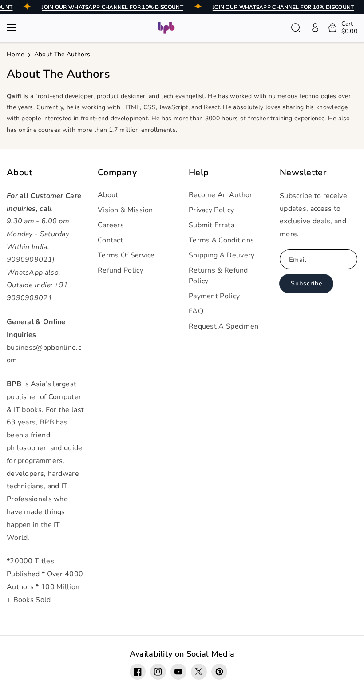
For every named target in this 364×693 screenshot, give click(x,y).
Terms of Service (126, 255)
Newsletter (303, 172)
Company (117, 172)
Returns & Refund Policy (218, 275)
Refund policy (120, 270)
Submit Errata (211, 225)
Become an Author (221, 195)
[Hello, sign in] (315, 27)
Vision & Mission (125, 210)
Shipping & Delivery (222, 255)
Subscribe (306, 283)
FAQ (196, 311)
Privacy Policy (211, 210)
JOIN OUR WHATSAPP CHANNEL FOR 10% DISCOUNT (112, 7)
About (19, 172)
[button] (14, 27)
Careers (111, 225)
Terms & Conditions (221, 240)
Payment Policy (214, 296)
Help (199, 172)
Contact (110, 240)
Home (15, 54)
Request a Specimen (223, 326)
